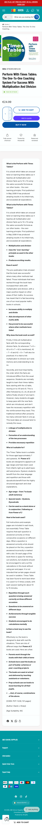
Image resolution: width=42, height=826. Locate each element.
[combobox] (27, 17)
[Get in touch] (32, 10)
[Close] (7, 817)
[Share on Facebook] (7, 721)
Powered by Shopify (21, 815)
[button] (3, 10)
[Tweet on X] (11, 721)
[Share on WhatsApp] (15, 721)
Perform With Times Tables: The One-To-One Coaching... (18, 28)
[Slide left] (5, 48)
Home (6, 24)
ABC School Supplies (17, 810)
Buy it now (21, 125)
